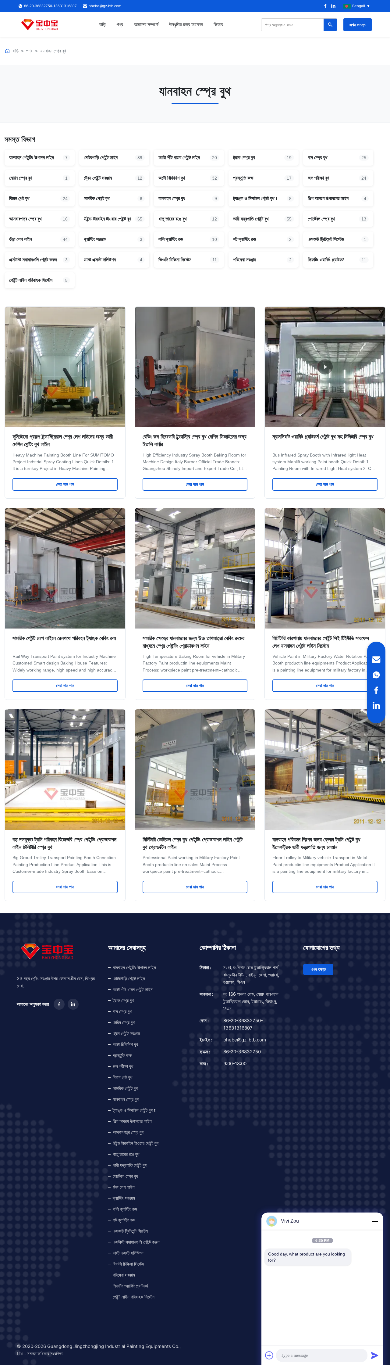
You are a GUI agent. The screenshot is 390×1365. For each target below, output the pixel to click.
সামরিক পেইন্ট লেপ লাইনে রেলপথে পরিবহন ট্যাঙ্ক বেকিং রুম (64, 638)
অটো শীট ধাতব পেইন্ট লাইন (133, 989)
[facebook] (376, 690)
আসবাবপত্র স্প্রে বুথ (128, 1132)
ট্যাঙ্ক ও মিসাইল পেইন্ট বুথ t (134, 1110)
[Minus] (374, 1221)
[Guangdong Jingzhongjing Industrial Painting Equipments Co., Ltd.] (39, 24)
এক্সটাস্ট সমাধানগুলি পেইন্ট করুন (136, 1242)
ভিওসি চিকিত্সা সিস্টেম (128, 1264)
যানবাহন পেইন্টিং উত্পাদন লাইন (134, 967)
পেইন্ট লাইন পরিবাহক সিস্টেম (133, 1297)
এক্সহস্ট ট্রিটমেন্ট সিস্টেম (130, 1231)
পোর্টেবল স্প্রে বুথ (125, 1176)
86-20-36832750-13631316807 (243, 1024)
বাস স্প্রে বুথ (122, 1011)
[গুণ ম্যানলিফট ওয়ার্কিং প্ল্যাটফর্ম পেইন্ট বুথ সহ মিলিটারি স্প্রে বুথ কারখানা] (325, 367)
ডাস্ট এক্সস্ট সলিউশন (128, 1253)
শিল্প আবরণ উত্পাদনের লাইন (132, 1121)
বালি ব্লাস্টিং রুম (125, 1209)
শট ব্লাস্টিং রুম (124, 1220)
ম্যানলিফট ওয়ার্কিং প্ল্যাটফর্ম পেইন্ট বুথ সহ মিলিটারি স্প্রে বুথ (323, 437)
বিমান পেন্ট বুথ (122, 1077)
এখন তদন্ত (357, 24)
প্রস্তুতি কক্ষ (122, 1055)
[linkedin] (376, 705)
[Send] (375, 1355)
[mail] (376, 660)
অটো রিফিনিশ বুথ (125, 1044)
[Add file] (269, 1355)
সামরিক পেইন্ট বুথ (125, 1088)
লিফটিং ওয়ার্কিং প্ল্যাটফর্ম (130, 1286)
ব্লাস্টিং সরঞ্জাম (124, 1198)
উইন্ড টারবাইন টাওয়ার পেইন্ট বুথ (135, 1143)
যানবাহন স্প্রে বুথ (53, 50)
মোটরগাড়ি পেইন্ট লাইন (129, 978)
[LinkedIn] (333, 6)
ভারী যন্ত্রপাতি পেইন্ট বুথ (130, 1165)
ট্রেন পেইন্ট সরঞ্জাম (126, 1033)
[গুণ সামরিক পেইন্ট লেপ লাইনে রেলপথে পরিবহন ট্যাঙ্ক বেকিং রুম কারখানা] (65, 568)
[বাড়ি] (7, 51)
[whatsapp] (376, 675)
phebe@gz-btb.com (105, 6)
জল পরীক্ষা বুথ (123, 1066)
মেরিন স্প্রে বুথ (124, 1022)
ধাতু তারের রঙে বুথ (126, 1154)
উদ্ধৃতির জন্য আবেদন (186, 24)
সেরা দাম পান (65, 484)
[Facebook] (325, 6)
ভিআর (218, 24)
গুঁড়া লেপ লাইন (124, 1187)
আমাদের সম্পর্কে (146, 24)
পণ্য (119, 24)
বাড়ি (102, 24)
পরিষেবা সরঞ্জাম (124, 1275)
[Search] (330, 25)
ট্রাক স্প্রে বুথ (123, 1000)
